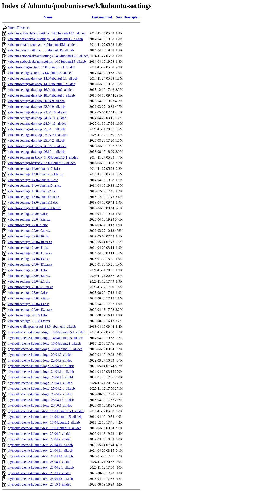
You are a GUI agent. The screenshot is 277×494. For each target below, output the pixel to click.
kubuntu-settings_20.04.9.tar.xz (29, 219)
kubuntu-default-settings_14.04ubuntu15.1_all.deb (42, 44)
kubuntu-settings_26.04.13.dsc (28, 304)
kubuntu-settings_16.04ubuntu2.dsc (32, 191)
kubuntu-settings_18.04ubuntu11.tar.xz (34, 208)
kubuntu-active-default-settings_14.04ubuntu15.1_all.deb (46, 33)
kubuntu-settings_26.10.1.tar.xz (29, 321)
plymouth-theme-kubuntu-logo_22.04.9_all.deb (40, 360)
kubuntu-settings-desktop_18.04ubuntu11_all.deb (41, 95)
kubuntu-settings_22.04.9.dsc (28, 225)
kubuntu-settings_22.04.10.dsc (28, 236)
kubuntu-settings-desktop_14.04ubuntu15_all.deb (41, 84)
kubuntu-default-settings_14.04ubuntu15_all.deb (41, 50)
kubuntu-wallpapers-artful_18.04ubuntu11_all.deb (42, 326)
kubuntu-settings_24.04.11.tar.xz (30, 253)
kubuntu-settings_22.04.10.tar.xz (30, 242)
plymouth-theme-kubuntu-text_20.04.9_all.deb (39, 433)
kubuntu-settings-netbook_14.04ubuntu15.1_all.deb (43, 157)
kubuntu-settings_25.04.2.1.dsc (29, 281)
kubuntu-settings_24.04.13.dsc (28, 259)
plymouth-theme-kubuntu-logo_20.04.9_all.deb (40, 355)
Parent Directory (19, 27)
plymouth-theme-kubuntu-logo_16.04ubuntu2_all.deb (44, 343)
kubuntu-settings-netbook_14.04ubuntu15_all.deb (42, 163)
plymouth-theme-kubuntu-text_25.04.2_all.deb (39, 473)
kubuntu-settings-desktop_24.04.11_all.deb (37, 118)
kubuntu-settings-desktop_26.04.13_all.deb (37, 146)
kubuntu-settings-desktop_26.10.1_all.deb (36, 152)
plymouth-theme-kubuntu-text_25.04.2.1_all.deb (41, 467)
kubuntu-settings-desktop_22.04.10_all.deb (37, 112)
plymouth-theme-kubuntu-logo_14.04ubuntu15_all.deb (45, 338)
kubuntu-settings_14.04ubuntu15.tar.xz (34, 185)
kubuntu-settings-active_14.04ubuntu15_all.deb (40, 73)
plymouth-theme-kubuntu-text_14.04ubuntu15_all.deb (45, 417)
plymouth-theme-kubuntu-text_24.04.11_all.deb (40, 450)
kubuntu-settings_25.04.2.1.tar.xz (30, 287)
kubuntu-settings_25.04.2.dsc (28, 292)
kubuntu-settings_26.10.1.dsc (28, 315)
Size (119, 17)
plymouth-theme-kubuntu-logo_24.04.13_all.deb (41, 377)
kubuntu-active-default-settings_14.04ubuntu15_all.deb (45, 39)
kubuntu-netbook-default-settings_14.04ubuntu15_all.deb (47, 61)
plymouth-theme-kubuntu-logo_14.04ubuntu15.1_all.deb (46, 332)
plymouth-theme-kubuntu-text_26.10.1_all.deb (39, 484)
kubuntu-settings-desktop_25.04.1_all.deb (36, 129)
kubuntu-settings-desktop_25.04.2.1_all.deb (37, 135)
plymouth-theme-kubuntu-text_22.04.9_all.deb (39, 439)
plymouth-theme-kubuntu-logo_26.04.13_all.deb (41, 400)
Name (48, 17)
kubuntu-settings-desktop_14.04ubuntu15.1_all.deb (43, 78)
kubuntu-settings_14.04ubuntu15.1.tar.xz (35, 174)
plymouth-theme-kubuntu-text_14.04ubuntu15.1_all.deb (46, 411)
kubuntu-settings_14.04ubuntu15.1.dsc (34, 168)
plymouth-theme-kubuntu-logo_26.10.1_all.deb (40, 405)
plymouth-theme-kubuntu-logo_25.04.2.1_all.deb (41, 388)
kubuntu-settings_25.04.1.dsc (28, 270)
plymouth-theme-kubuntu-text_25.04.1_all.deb (39, 462)
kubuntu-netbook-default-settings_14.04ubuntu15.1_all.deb (48, 56)
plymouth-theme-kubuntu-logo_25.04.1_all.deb (40, 383)
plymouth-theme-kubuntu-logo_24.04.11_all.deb (41, 371)
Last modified (102, 17)
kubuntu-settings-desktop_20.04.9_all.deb (36, 101)
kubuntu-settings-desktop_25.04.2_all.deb (36, 140)
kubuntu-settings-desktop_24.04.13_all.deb (37, 123)
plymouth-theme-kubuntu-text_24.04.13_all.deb (40, 456)
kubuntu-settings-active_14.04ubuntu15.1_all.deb (41, 67)
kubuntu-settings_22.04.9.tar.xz (29, 230)
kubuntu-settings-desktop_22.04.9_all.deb (36, 106)
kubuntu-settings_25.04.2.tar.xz (29, 298)
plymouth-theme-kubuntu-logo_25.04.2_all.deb (40, 394)
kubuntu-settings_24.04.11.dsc (28, 247)
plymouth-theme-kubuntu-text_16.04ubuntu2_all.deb (44, 422)
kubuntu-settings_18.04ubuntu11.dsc (33, 202)
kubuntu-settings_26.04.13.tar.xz (30, 309)
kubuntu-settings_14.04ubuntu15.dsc (33, 180)
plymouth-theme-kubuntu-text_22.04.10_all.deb (40, 445)
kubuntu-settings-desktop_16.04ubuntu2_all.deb (40, 90)
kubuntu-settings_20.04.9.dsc (28, 214)
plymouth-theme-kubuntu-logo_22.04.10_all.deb (41, 366)
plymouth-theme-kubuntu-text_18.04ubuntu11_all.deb (44, 428)
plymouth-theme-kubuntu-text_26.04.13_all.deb (40, 479)
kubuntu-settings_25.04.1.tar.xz (29, 276)
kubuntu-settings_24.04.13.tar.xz (30, 264)
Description (132, 17)
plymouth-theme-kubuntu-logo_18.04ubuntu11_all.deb (45, 349)
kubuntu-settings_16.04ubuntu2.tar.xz (33, 197)
